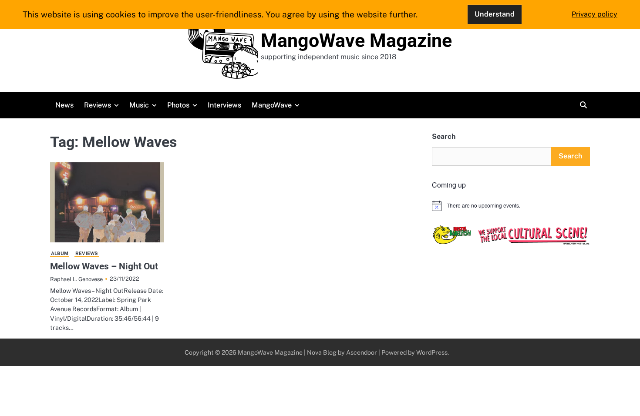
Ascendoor (361, 352)
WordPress (432, 352)
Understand (495, 14)
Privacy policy (594, 14)
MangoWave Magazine (356, 40)
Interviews (224, 105)
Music (139, 105)
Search (443, 136)
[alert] (511, 206)
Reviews (97, 105)
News (64, 105)
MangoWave (272, 105)
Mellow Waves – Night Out (104, 266)
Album (59, 253)
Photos (178, 105)
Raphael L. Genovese (76, 279)
